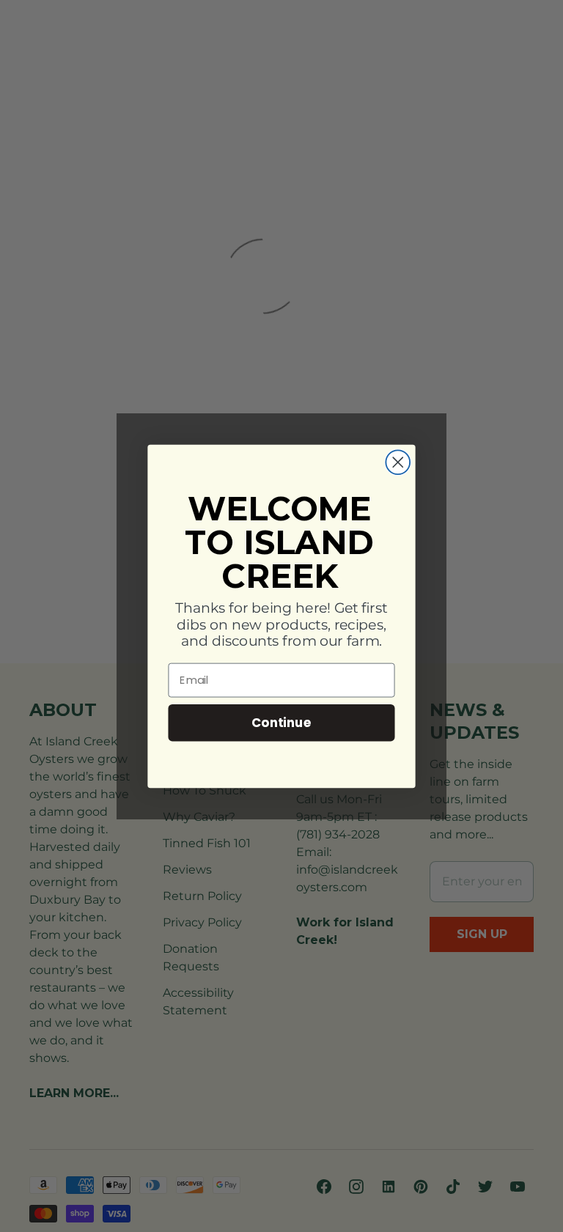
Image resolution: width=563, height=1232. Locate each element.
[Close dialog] (398, 462)
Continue (281, 721)
